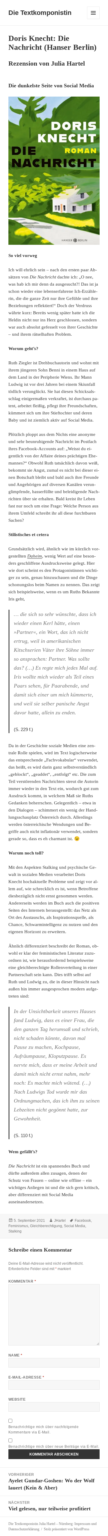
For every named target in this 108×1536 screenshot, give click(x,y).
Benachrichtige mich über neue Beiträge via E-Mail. (53, 1446)
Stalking (15, 1231)
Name (15, 1355)
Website (17, 1399)
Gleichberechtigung (46, 1226)
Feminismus (18, 1226)
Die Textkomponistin (39, 12)
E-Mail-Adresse (26, 1377)
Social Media (74, 1226)
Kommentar (22, 1281)
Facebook (83, 1220)
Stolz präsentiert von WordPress (66, 1529)
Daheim (34, 556)
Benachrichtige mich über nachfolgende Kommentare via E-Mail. (43, 1429)
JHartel (60, 1220)
